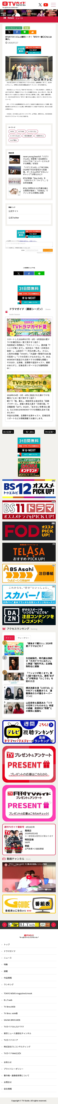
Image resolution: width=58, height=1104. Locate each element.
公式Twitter (14, 217)
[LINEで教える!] (25, 32)
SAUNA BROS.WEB (12, 1019)
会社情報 (8, 1088)
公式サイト (13, 211)
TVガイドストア (11, 1039)
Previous (4, 924)
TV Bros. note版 (11, 1013)
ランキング (9, 984)
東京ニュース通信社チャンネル (17, 1033)
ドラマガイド (10, 951)
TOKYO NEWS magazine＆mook (18, 993)
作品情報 (8, 977)
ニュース (8, 957)
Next (53, 924)
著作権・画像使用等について (16, 1075)
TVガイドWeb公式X (12, 1053)
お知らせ (8, 1062)
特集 (6, 964)
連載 (6, 971)
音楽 (26, 28)
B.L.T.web (8, 1000)
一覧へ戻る (29, 431)
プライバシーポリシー (13, 1068)
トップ (7, 944)
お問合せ (8, 1082)
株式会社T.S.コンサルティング (17, 1046)
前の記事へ (8, 431)
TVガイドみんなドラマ (14, 1026)
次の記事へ (50, 431)
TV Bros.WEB (9, 1006)
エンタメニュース (14, 28)
